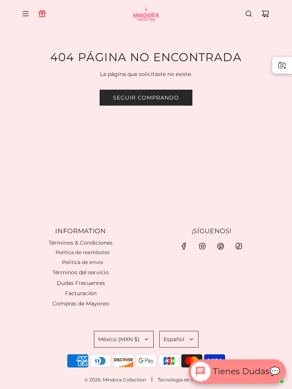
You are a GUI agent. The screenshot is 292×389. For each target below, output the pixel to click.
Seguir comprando (146, 97)
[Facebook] (184, 246)
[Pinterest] (220, 246)
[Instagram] (202, 246)
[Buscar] (248, 13)
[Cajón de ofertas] (42, 13)
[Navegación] (25, 13)
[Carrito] (265, 13)
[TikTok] (238, 246)
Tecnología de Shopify (183, 380)
